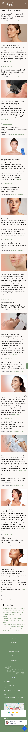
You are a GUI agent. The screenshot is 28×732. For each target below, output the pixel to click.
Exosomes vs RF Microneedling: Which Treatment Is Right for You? (13, 304)
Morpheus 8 (6, 596)
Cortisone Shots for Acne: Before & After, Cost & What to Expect (13, 245)
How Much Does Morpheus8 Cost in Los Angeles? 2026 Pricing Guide (13, 72)
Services (14, 642)
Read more (13, 62)
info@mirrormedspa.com (14, 698)
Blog (14, 655)
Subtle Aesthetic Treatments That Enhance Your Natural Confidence (13, 480)
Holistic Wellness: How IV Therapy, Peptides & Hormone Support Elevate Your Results (12, 425)
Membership (14, 647)
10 (7, 599)
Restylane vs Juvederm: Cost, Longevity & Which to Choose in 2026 (14, 129)
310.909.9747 (8, 695)
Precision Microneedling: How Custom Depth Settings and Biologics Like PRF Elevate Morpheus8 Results (13, 365)
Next (11, 599)
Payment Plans (14, 651)
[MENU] (25, 3)
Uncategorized (7, 66)
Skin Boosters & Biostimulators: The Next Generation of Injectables (12, 540)
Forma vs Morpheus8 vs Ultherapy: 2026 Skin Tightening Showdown (11, 189)
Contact (14, 660)
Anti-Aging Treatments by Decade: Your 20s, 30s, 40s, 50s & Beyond (12, 16)
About (14, 638)
